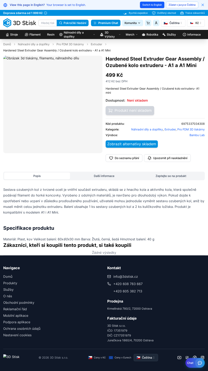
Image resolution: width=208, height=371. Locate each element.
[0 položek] (148, 23)
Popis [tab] (37, 176)
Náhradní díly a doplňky (34, 44)
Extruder (96, 44)
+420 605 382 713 (127, 291)
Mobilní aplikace (15, 316)
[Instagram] (202, 357)
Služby (8, 289)
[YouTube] (179, 357)
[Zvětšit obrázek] (96, 61)
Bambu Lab (197, 135)
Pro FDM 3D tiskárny (70, 44)
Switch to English (152, 4)
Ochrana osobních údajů (21, 329)
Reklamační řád (15, 309)
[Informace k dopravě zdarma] (45, 13)
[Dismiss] (203, 5)
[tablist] (104, 176)
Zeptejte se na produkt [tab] (171, 176)
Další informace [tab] (104, 176)
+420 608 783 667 (128, 284)
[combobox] (173, 23)
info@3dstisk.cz (125, 276)
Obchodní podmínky (18, 302)
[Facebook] (195, 357)
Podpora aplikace (16, 322)
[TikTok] (187, 357)
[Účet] (156, 23)
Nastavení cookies (17, 335)
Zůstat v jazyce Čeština (182, 4)
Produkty (10, 283)
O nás (7, 296)
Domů (7, 44)
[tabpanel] (104, 214)
